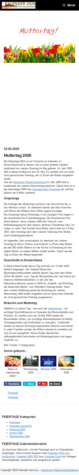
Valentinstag (55, 308)
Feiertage (13, 392)
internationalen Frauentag (46, 189)
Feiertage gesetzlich (20, 426)
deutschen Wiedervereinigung (29, 182)
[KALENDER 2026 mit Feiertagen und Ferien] (18, 5)
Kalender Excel (53, 456)
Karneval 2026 (17, 429)
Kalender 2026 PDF (27, 456)
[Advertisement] (39, 104)
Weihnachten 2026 (19, 436)
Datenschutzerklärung (66, 470)
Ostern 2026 (16, 432)
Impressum (47, 470)
